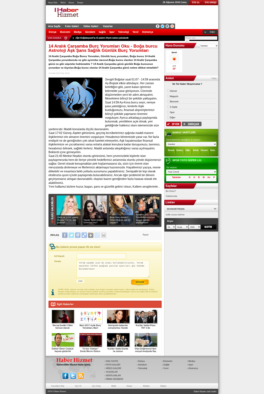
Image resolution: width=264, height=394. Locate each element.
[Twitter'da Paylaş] (71, 235)
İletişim (80, 2)
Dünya (52, 32)
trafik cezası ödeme (175, 214)
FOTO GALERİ (113, 364)
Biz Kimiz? (171, 191)
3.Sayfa (173, 107)
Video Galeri (90, 26)
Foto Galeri (72, 26)
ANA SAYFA (112, 361)
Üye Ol (78, 386)
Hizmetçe (147, 32)
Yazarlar (108, 26)
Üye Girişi (96, 386)
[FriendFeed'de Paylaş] (77, 235)
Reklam (146, 386)
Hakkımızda (171, 196)
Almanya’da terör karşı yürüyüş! (92, 38)
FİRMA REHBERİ (114, 379)
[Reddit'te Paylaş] (97, 235)
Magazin (174, 96)
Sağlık (102, 32)
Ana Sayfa (54, 26)
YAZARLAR (112, 372)
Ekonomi (65, 32)
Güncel (173, 91)
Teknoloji (123, 32)
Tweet (145, 235)
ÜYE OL (196, 2)
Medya (78, 32)
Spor (112, 32)
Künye (71, 2)
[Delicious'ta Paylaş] (84, 235)
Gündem (90, 32)
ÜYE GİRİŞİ (210, 2)
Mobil (63, 2)
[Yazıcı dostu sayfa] (103, 235)
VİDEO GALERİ (113, 368)
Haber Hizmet (200, 391)
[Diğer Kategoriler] (157, 30)
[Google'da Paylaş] (90, 235)
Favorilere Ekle (57, 386)
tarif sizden (211, 391)
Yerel (135, 32)
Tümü (213, 78)
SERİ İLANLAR (113, 375)
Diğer (212, 32)
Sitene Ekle (52, 2)
